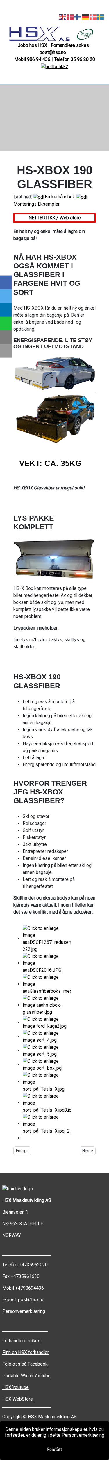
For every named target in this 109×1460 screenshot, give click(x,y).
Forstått (54, 1449)
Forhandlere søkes (70, 45)
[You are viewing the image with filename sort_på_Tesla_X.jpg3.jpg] (47, 1102)
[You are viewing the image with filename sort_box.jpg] (47, 1064)
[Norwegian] (93, 16)
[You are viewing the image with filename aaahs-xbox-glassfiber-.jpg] (47, 1005)
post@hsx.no (53, 52)
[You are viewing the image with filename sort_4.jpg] (47, 1036)
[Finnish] (78, 16)
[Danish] (70, 16)
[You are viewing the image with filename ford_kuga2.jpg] (47, 1022)
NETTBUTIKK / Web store (54, 218)
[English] (63, 16)
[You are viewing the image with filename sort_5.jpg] (47, 1050)
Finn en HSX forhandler (25, 1352)
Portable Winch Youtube (26, 1375)
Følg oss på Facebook (25, 1364)
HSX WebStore (17, 1399)
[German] (86, 16)
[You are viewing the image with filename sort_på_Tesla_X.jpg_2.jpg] (47, 1123)
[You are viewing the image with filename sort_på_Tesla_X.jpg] (47, 1082)
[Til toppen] (101, 1452)
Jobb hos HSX (32, 45)
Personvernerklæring (23, 1311)
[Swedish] (101, 16)
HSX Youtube (15, 1387)
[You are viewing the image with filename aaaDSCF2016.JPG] (47, 963)
